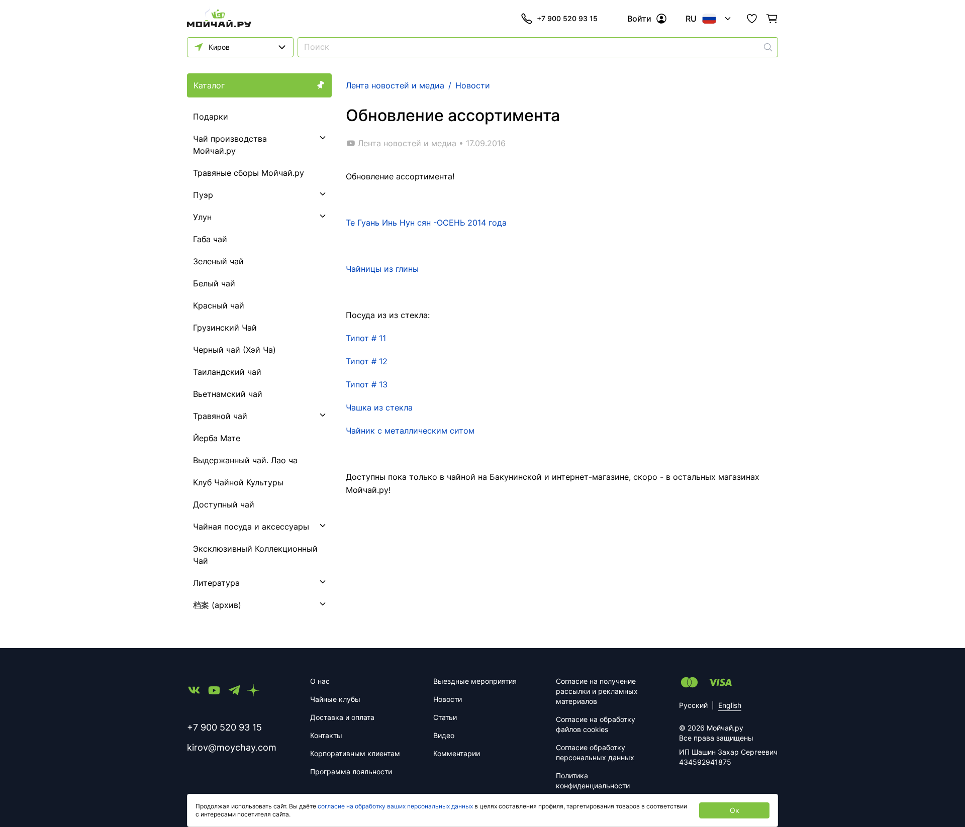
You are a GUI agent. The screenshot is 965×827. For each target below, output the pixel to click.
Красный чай (218, 305)
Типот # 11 (366, 338)
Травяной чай (220, 416)
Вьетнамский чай (227, 394)
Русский (693, 705)
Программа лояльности (351, 771)
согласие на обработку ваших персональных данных (395, 806)
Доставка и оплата (342, 717)
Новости (447, 699)
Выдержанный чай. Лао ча (245, 460)
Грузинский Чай (225, 328)
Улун (202, 217)
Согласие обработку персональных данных (595, 752)
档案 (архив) (217, 605)
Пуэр (203, 195)
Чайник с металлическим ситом (410, 431)
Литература (216, 583)
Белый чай (214, 283)
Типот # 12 (367, 361)
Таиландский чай (227, 372)
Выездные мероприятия (475, 681)
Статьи (445, 717)
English (729, 705)
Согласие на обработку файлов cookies (595, 724)
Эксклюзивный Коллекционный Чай (255, 555)
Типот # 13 (367, 384)
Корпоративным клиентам (355, 753)
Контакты (326, 735)
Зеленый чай (218, 261)
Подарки (210, 117)
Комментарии (456, 753)
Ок (734, 810)
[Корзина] (772, 19)
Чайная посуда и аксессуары (251, 527)
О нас (320, 681)
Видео (443, 735)
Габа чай (210, 239)
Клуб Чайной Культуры (238, 482)
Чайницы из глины (382, 269)
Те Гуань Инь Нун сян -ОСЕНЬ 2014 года (426, 223)
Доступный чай (223, 504)
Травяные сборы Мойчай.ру (248, 173)
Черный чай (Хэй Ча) (234, 350)
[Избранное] (752, 19)
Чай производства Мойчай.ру (230, 145)
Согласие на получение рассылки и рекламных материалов (597, 691)
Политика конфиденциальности (593, 780)
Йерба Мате (216, 438)
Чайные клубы (335, 699)
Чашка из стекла (379, 407)
